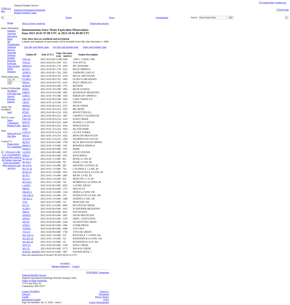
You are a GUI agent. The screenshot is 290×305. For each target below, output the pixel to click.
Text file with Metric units (36, 47)
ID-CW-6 (26, 165)
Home (69, 17)
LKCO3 (26, 99)
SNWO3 (26, 215)
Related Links (14, 125)
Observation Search (99, 23)
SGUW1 (26, 139)
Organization (162, 17)
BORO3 (26, 86)
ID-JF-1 (26, 175)
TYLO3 (26, 232)
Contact (75, 266)
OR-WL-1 (27, 198)
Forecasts (11, 63)
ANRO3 (26, 72)
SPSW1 (26, 218)
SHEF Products (11, 70)
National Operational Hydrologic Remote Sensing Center (29, 11)
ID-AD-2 (26, 162)
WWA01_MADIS (31, 252)
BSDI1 (25, 89)
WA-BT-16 (27, 238)
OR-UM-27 (28, 195)
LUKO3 (26, 132)
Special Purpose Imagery (11, 99)
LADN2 (26, 185)
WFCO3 (26, 245)
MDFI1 (26, 188)
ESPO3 (26, 95)
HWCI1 (26, 122)
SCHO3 (26, 208)
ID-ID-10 (26, 172)
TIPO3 (25, 102)
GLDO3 (26, 152)
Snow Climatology (13, 121)
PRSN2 (26, 82)
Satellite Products (11, 59)
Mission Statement (60, 266)
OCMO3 (26, 79)
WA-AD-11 (28, 235)
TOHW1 (26, 228)
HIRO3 (26, 155)
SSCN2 (26, 222)
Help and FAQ (14, 133)
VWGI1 (26, 62)
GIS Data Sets (14, 93)
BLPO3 (26, 142)
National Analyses (11, 32)
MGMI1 (26, 76)
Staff (9, 112)
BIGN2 (26, 109)
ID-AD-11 (27, 159)
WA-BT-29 (27, 242)
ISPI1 (25, 129)
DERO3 (26, 149)
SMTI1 (25, 212)
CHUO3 (26, 115)
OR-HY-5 (27, 192)
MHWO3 (27, 66)
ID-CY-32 (27, 169)
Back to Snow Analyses (33, 23)
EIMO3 (26, 92)
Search (194, 17)
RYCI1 (25, 205)
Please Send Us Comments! (14, 145)
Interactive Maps (12, 37)
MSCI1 (25, 135)
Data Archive (13, 66)
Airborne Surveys (11, 48)
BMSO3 (26, 145)
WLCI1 (26, 248)
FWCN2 (26, 119)
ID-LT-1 (26, 178)
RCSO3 (26, 69)
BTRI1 (25, 112)
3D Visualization (13, 43)
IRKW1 (26, 125)
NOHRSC (12, 91)
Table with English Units (94, 47)
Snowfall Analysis (11, 54)
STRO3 (26, 225)
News (111, 17)
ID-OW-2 (27, 182)
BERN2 (26, 105)
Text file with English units (65, 47)
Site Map (11, 136)
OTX (24, 202)
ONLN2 (26, 59)
